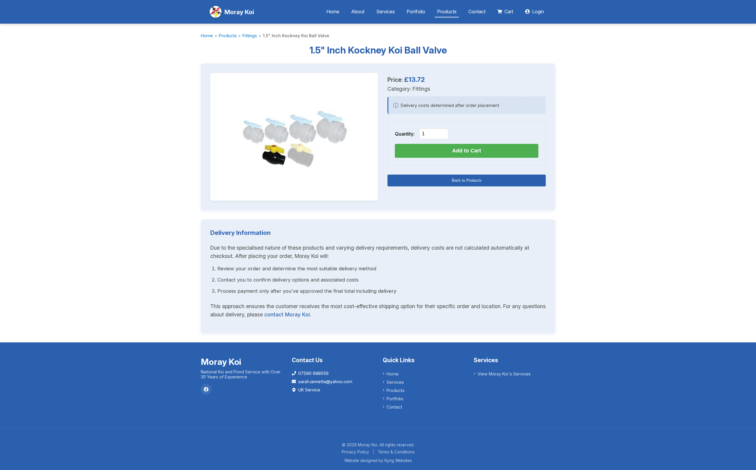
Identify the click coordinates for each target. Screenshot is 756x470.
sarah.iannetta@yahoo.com (325, 381)
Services (385, 11)
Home (332, 11)
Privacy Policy (355, 452)
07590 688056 (313, 373)
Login (538, 11)
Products (447, 11)
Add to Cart (466, 151)
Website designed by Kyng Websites (378, 460)
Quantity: (405, 134)
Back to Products (467, 180)
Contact (476, 11)
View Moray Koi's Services (504, 373)
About (357, 11)
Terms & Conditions (396, 452)
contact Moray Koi (287, 314)
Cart (508, 11)
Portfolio (416, 11)
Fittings (249, 35)
